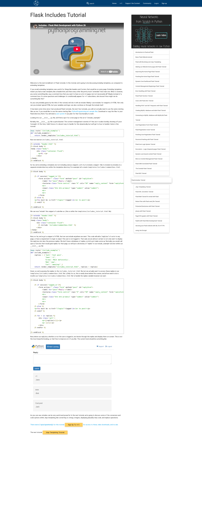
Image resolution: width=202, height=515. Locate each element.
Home (114, 3)
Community (147, 3)
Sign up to (73, 425)
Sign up (164, 3)
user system (60, 114)
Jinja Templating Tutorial (55, 432)
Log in (156, 3)
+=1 (121, 3)
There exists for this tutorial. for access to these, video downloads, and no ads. (74, 425)
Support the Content (132, 3)
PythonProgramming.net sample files (85, 111)
